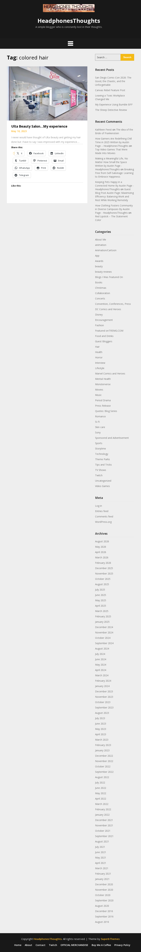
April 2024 (100, 670)
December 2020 (104, 884)
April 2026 (100, 552)
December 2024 (104, 627)
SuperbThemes (110, 939)
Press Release (103, 405)
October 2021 (102, 830)
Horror (98, 357)
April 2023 (100, 734)
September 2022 (104, 771)
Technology (101, 454)
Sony (98, 432)
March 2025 (101, 611)
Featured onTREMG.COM (109, 330)
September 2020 (104, 900)
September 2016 (104, 916)
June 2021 (100, 852)
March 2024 (101, 675)
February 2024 (103, 680)
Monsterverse (103, 384)
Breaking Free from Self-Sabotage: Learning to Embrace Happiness (114, 173)
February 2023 (103, 745)
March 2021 (101, 868)
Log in (98, 505)
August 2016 (102, 921)
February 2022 (103, 809)
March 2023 (101, 739)
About (28, 945)
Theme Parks (102, 459)
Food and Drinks (104, 336)
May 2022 (100, 793)
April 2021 (100, 863)
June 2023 (100, 723)
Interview (100, 362)
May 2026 (100, 546)
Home (17, 945)
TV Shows (100, 470)
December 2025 (104, 568)
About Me (100, 239)
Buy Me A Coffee (101, 945)
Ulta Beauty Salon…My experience (39, 126)
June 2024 (100, 659)
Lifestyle (99, 368)
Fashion (99, 325)
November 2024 (104, 632)
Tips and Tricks (103, 464)
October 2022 (102, 766)
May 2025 (100, 600)
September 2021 (104, 836)
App (97, 255)
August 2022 (102, 777)
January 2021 (102, 879)
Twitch (98, 475)
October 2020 (102, 895)
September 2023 (104, 707)
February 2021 (103, 873)
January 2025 (102, 621)
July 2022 (100, 782)
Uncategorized (103, 480)
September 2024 (104, 643)
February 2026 (103, 562)
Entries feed (101, 511)
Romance (100, 416)
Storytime (100, 448)
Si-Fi (97, 421)
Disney (99, 314)
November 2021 (104, 825)
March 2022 (101, 804)
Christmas (100, 287)
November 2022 (104, 761)
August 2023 (102, 712)
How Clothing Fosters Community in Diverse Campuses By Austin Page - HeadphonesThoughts (114, 209)
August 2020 (102, 905)
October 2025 (102, 579)
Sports (98, 443)
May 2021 (100, 857)
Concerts (100, 298)
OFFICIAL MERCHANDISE (74, 945)
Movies (99, 389)
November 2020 (104, 889)
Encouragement (104, 320)
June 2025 (100, 595)
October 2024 (102, 637)
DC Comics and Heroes (108, 309)
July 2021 (100, 846)
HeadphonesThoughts (68, 21)
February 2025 (103, 616)
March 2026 (101, 557)
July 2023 (100, 718)
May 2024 (100, 664)
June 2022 (100, 788)
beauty (99, 266)
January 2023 (102, 750)
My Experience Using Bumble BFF (114, 104)
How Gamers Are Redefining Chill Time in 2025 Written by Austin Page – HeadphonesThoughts (113, 142)
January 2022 (102, 814)
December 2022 (104, 755)
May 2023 (100, 729)
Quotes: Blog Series (106, 411)
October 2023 (102, 702)
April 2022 (100, 798)
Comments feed (104, 516)
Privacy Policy (122, 945)
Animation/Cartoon (105, 250)
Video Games (102, 486)
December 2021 (104, 820)
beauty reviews (103, 271)
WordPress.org (103, 521)
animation (100, 245)
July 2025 (100, 589)
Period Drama (103, 400)
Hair (97, 346)
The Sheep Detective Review (111, 110)
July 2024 (100, 654)
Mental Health (103, 378)
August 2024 (102, 648)
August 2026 (102, 541)
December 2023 (104, 691)
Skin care (100, 427)
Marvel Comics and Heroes (110, 373)
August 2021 (102, 841)
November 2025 (104, 573)
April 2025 (100, 605)
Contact (40, 945)
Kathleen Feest (103, 129)
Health (98, 352)
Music (98, 395)
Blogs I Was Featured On (109, 277)
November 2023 (104, 696)
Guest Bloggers (103, 341)
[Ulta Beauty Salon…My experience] (47, 93)
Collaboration (102, 293)
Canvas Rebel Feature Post (110, 90)
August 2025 (102, 584)
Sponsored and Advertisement (112, 437)
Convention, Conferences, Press (113, 303)
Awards (99, 261)
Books (98, 282)
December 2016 (104, 911)
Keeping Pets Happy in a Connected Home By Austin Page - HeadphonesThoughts (114, 185)
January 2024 (102, 686)
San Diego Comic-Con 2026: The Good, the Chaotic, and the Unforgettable (113, 81)
